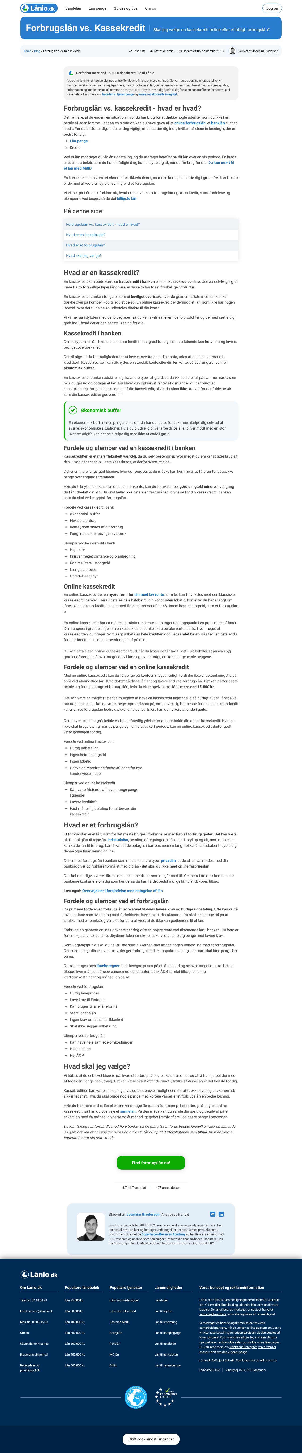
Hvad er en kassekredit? (85, 235)
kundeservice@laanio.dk (36, 1311)
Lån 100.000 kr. (75, 1322)
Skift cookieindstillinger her (151, 1439)
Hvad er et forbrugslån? (85, 245)
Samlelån (73, 8)
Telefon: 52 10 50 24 (33, 1300)
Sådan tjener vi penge (34, 1343)
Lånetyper (161, 1300)
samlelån (128, 1111)
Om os (150, 8)
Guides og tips (126, 8)
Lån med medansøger (124, 1300)
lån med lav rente (149, 594)
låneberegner (108, 966)
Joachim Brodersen (265, 51)
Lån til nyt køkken (166, 1354)
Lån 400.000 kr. (75, 1354)
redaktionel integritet (243, 1347)
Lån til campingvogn (168, 1333)
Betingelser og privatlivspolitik (30, 1368)
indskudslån (118, 840)
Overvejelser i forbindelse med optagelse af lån (122, 891)
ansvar (203, 1352)
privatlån (168, 860)
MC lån (114, 1354)
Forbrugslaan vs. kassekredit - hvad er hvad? (103, 224)
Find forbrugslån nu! (151, 1162)
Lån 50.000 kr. (74, 1311)
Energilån (116, 1333)
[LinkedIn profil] (222, 1214)
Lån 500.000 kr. (75, 1365)
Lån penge (97, 8)
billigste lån (126, 198)
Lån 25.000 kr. (74, 1300)
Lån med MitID (119, 1322)
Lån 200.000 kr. (75, 1333)
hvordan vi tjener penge (118, 94)
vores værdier (267, 1347)
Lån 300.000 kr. (75, 1343)
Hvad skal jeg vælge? (83, 255)
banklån (218, 123)
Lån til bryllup (163, 1311)
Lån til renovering (166, 1322)
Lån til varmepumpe (168, 1365)
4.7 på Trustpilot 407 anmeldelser (151, 1188)
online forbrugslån (190, 123)
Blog (37, 51)
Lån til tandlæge (165, 1343)
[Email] (213, 1214)
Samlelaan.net (245, 1360)
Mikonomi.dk (268, 1360)
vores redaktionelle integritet (157, 94)
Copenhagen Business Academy (163, 1234)
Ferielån (115, 1343)
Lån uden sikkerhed (123, 1311)
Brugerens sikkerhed (34, 1354)
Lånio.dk (229, 1360)
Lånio (27, 51)
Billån (113, 1365)
